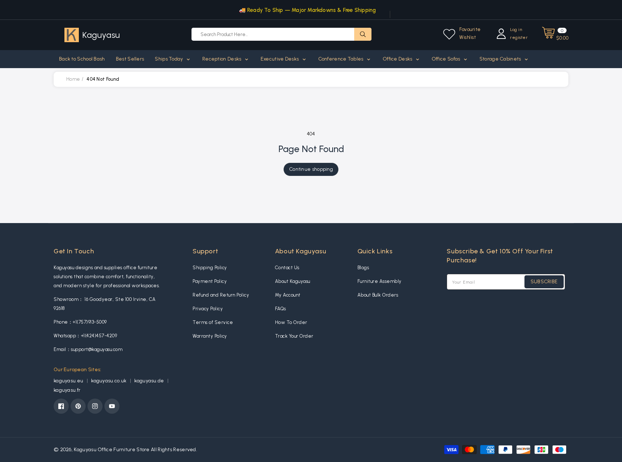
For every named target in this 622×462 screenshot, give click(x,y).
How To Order (291, 322)
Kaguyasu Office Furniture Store (111, 450)
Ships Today (169, 59)
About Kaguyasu (292, 281)
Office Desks (398, 59)
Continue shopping (311, 169)
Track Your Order (294, 336)
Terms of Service (213, 322)
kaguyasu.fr (67, 390)
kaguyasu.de (149, 381)
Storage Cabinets (500, 59)
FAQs (280, 308)
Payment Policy (210, 281)
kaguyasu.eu (69, 381)
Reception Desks (222, 59)
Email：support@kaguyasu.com (88, 349)
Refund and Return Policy (221, 295)
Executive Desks (280, 59)
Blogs (363, 267)
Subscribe (544, 282)
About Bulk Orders (377, 295)
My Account (288, 295)
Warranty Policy (210, 336)
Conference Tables (341, 59)
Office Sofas (446, 59)
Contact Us (287, 267)
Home (73, 79)
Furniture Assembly (379, 281)
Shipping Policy (210, 267)
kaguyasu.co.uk (109, 381)
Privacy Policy (208, 308)
